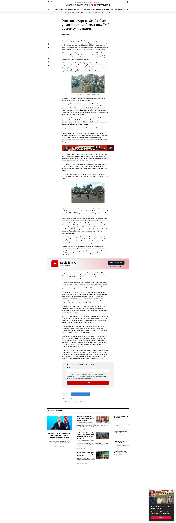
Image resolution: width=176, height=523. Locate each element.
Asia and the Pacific (66, 401)
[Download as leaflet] (48, 62)
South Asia (75, 401)
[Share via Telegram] (48, 55)
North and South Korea (84, 413)
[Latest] (51, 9)
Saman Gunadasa (66, 34)
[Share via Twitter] (48, 47)
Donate (109, 12)
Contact (120, 2)
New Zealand (75, 413)
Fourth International (69, 12)
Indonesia (66, 413)
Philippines (96, 413)
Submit (88, 382)
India (62, 413)
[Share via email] (48, 58)
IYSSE (90, 12)
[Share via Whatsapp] (48, 51)
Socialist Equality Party (81, 12)
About (124, 2)
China (58, 413)
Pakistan (91, 413)
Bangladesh (53, 413)
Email (68, 367)
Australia (48, 413)
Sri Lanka (81, 401)
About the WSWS (96, 12)
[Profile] (127, 2)
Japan (70, 413)
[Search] (127, 9)
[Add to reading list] (48, 66)
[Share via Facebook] (48, 44)
